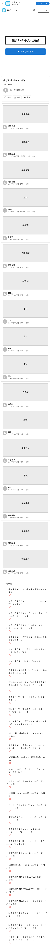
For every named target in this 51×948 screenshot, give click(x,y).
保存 (9, 97)
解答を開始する (27, 51)
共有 (18, 97)
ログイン (43, 10)
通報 (28, 97)
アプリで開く (43, 3)
